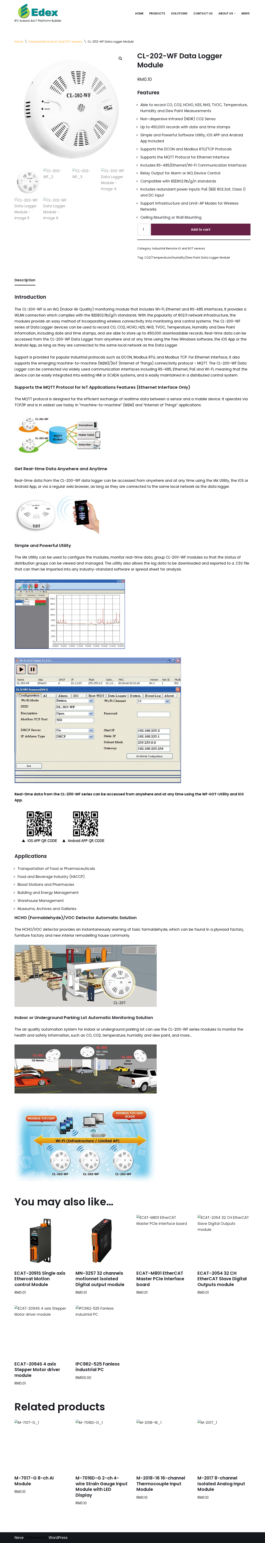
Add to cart (200, 229)
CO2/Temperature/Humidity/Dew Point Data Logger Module (187, 258)
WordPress (58, 1537)
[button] (235, 13)
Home (139, 14)
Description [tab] (24, 280)
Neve (19, 1537)
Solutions (179, 14)
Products (157, 14)
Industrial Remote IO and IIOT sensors (55, 42)
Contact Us (203, 14)
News (245, 14)
